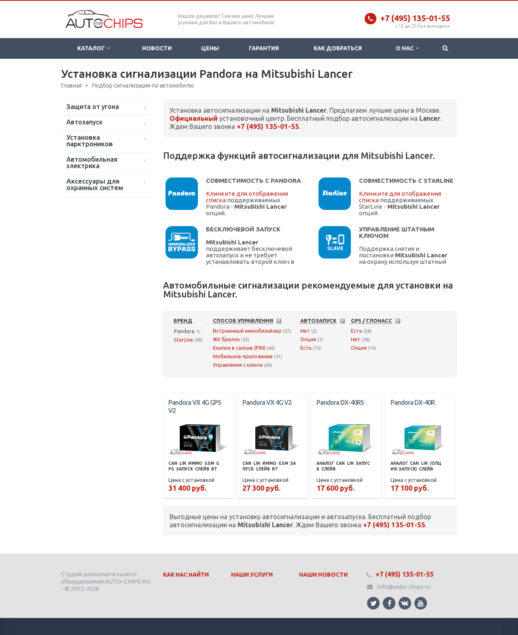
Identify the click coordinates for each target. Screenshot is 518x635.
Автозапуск (84, 122)
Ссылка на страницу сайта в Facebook (389, 603)
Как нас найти (186, 574)
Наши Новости (323, 574)
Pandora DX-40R (413, 402)
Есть (306, 348)
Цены (210, 48)
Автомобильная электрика (91, 162)
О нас (406, 48)
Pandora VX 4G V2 (266, 402)
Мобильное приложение (243, 356)
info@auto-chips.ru (403, 586)
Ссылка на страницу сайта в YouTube (420, 603)
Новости (157, 48)
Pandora (184, 331)
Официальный (194, 118)
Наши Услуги (252, 574)
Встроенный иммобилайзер (247, 331)
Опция (308, 339)
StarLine (183, 339)
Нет (305, 331)
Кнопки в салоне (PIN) (239, 348)
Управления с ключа (238, 365)
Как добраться (338, 48)
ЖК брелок (226, 339)
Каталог (92, 48)
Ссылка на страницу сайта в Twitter (373, 603)
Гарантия (264, 48)
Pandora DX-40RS (340, 402)
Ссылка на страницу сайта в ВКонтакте (405, 603)
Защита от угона (92, 106)
